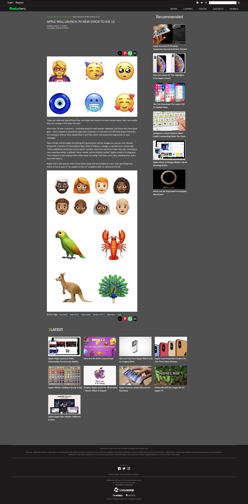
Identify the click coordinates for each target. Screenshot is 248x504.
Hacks (203, 9)
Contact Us (129, 474)
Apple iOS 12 (74, 314)
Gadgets (218, 9)
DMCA (136, 474)
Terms (122, 474)
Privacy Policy (114, 474)
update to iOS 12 (99, 314)
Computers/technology (59, 17)
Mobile (234, 9)
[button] (120, 53)
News (173, 9)
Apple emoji (63, 314)
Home (49, 17)
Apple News (111, 314)
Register (20, 3)
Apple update (86, 314)
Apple (120, 314)
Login (10, 3)
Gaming (188, 9)
